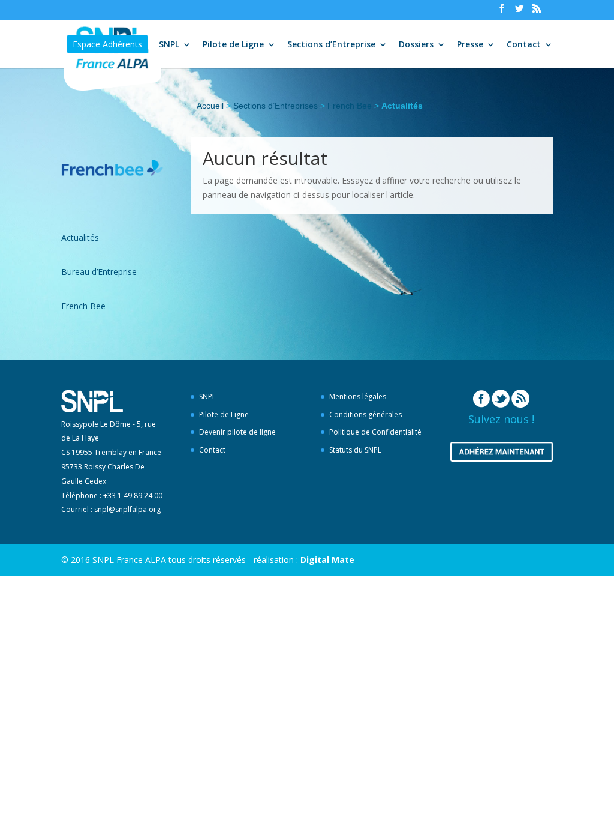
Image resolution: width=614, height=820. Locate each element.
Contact (524, 45)
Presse (470, 45)
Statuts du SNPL (355, 450)
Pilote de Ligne (233, 45)
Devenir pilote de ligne (237, 432)
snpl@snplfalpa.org (127, 509)
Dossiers (416, 45)
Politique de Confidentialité (375, 432)
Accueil (210, 105)
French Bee (349, 105)
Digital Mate (327, 559)
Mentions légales (357, 396)
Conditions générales (365, 414)
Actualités (80, 237)
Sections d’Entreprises (275, 105)
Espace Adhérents (107, 44)
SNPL (169, 45)
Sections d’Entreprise (331, 45)
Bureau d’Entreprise (99, 271)
